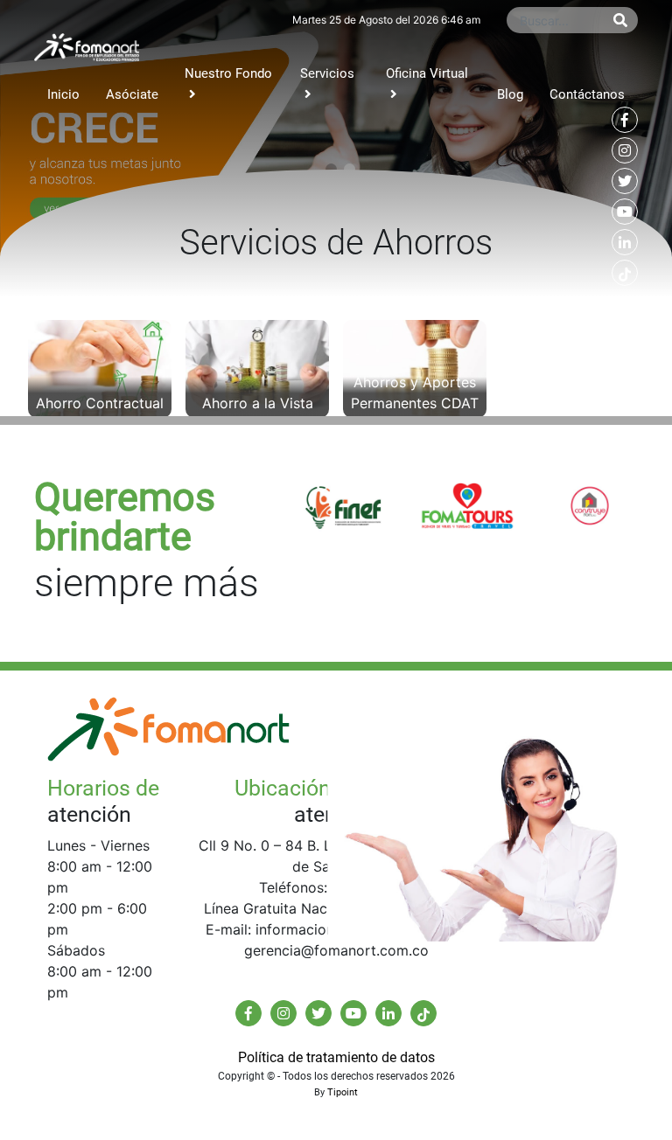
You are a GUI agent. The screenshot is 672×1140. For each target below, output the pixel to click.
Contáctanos (587, 94)
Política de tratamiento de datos (336, 1057)
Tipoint (342, 1092)
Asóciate (132, 94)
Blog (510, 94)
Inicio (63, 94)
